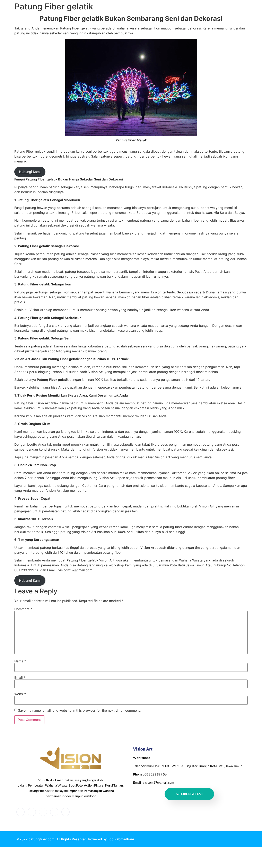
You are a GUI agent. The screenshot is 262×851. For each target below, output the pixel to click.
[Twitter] (32, 812)
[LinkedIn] (43, 812)
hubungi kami (191, 794)
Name (20, 661)
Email (19, 677)
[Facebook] (20, 812)
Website (20, 693)
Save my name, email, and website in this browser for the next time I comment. (79, 710)
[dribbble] (54, 812)
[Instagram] (65, 812)
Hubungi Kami (30, 172)
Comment (23, 609)
